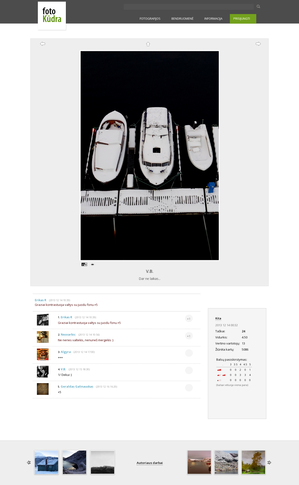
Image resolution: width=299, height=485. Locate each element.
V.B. (149, 271)
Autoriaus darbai (150, 463)
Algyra (66, 352)
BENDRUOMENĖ (182, 18)
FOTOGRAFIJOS (150, 18)
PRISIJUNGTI (241, 18)
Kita (218, 318)
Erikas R (40, 300)
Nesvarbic (68, 334)
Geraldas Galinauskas (77, 386)
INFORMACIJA (213, 18)
